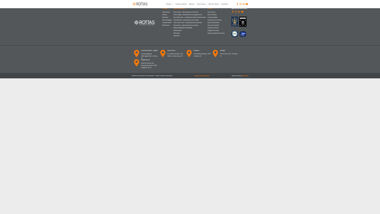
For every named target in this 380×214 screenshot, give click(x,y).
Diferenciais (165, 25)
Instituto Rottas (167, 22)
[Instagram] (240, 4)
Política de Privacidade (202, 75)
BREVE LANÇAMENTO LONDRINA (182, 27)
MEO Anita (176, 35)
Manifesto (165, 17)
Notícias (191, 4)
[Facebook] (237, 4)
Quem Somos (166, 12)
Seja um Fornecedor (213, 25)
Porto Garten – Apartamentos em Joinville (185, 12)
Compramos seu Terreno (215, 20)
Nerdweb (245, 75)
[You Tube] (246, 4)
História (164, 14)
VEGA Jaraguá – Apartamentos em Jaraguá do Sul (187, 14)
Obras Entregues (167, 20)
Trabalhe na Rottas (213, 27)
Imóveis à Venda (181, 4)
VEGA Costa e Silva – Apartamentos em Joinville (187, 22)
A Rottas (169, 4)
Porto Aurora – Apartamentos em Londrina (185, 25)
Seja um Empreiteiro (213, 22)
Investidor (224, 4)
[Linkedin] (243, 4)
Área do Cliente (214, 4)
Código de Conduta (213, 30)
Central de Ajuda (212, 17)
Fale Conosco (201, 4)
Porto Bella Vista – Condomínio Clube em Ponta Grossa (189, 17)
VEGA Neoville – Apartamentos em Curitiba (186, 20)
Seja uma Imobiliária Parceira (216, 33)
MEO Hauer (176, 33)
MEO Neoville (177, 30)
